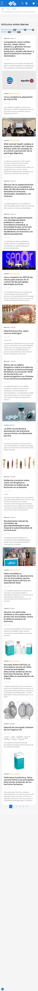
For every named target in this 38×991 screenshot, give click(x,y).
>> (27, 806)
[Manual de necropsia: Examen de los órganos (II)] (19, 710)
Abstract (13, 38)
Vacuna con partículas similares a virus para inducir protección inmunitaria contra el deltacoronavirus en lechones (18, 616)
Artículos (15, 32)
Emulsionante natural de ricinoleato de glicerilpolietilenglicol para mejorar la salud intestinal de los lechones (18, 525)
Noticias (29, 30)
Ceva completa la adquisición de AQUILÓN (18, 98)
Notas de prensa (8, 30)
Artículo (13, 327)
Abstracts (5, 32)
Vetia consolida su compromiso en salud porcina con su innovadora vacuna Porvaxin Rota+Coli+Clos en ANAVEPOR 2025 (18, 578)
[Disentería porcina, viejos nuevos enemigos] (19, 314)
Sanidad (6, 93)
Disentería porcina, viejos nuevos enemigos (16, 332)
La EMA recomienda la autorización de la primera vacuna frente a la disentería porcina (18, 432)
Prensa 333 (20, 30)
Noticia (12, 425)
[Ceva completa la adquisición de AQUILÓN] (19, 80)
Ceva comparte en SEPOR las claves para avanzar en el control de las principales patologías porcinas (18, 280)
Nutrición (6, 38)
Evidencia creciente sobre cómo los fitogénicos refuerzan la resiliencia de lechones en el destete (16, 483)
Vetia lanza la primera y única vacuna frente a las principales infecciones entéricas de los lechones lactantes (19, 781)
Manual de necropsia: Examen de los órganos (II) (18, 728)
